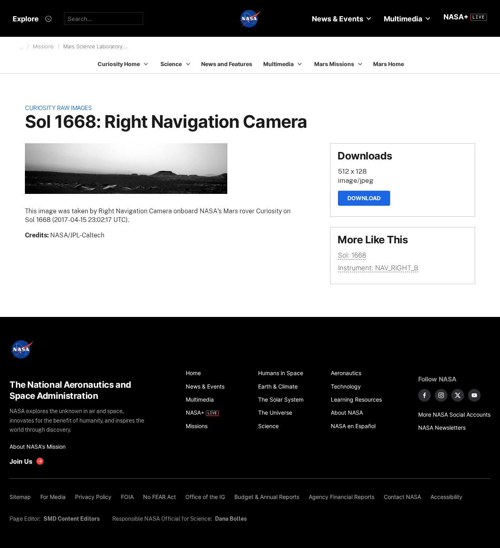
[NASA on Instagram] (441, 395)
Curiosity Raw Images (58, 108)
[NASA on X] (457, 395)
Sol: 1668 (352, 255)
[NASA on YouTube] (474, 395)
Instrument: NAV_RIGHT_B (378, 268)
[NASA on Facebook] (424, 395)
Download (364, 198)
